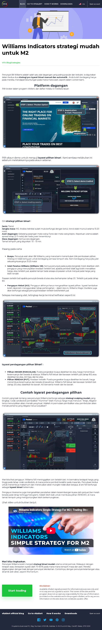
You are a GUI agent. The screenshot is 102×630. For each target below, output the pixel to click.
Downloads (66, 4)
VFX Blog (6, 62)
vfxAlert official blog (13, 613)
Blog (22, 4)
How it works (51, 4)
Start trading (17, 590)
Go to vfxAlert (34, 4)
